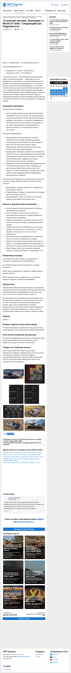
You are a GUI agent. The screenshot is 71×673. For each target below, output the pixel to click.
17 (51, 94)
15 (64, 92)
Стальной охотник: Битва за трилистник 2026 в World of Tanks (23, 457)
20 (59, 94)
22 (64, 94)
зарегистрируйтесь (25, 522)
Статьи (38, 656)
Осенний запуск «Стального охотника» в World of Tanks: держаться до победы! (21, 459)
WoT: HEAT (30, 10)
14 (61, 92)
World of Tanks (18, 10)
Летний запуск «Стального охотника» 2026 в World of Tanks (22, 452)
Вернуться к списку (24, 618)
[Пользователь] (5, 498)
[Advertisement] (24, 479)
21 (61, 94)
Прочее (37, 10)
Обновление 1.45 (50, 10)
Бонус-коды (62, 10)
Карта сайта (7, 669)
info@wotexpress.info (17, 654)
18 (54, 94)
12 (56, 92)
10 (51, 92)
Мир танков (7, 10)
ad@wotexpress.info (24, 656)
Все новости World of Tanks (24, 529)
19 (56, 94)
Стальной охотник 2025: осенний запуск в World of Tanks (21, 462)
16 (66, 92)
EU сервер (10, 434)
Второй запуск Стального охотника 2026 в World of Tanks (21, 454)
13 (59, 92)
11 (54, 92)
